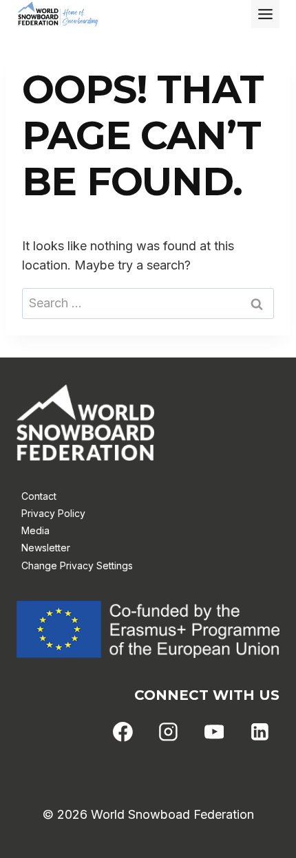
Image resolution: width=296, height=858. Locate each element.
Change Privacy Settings (77, 565)
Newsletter (45, 547)
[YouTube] (214, 732)
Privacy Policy (53, 513)
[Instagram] (169, 732)
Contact (38, 496)
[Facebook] (123, 732)
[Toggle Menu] (265, 14)
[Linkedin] (259, 732)
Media (35, 530)
